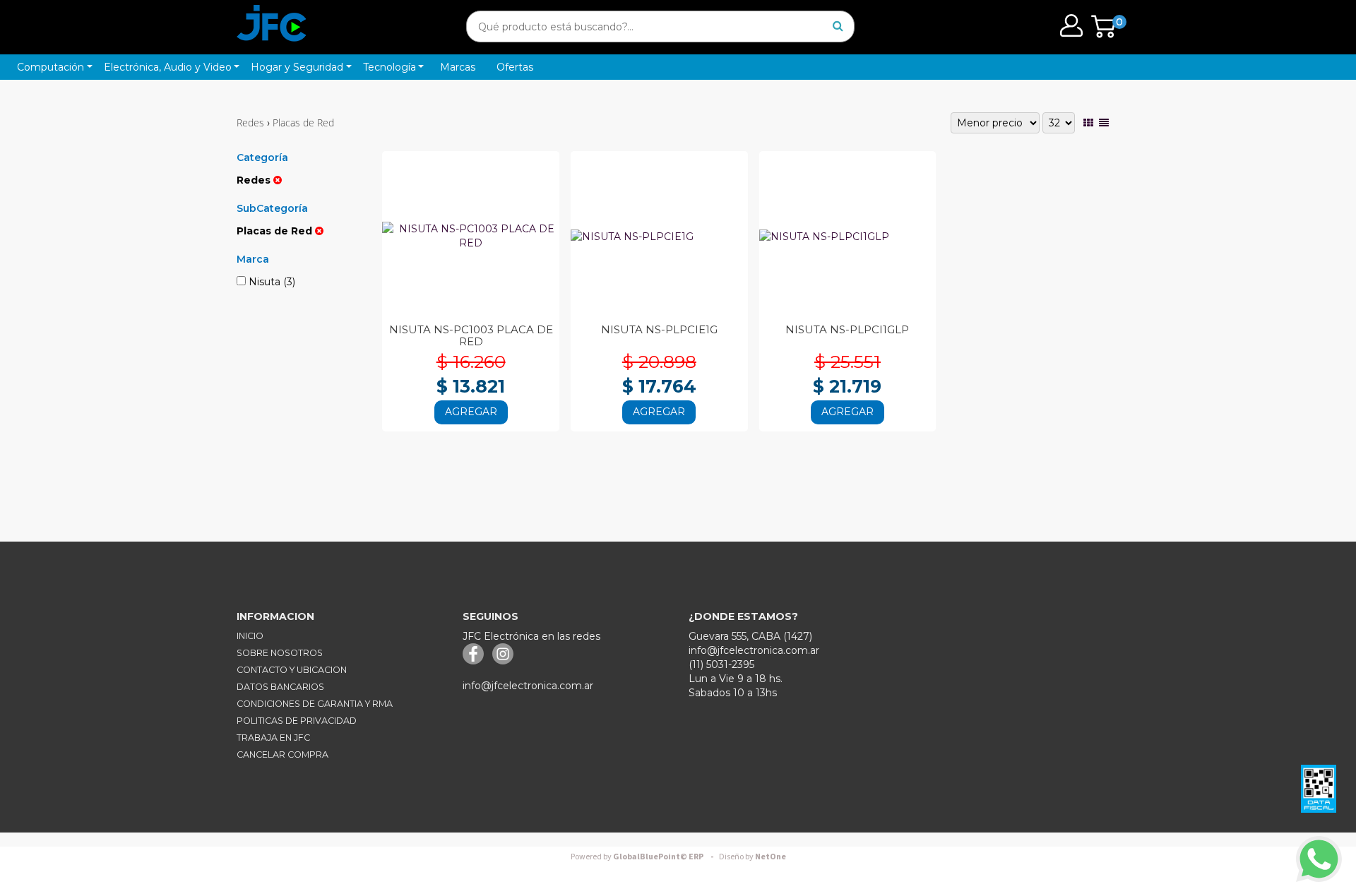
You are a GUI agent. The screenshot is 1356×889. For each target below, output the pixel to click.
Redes (250, 122)
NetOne (752, 857)
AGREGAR (471, 411)
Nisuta (270, 281)
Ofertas (514, 67)
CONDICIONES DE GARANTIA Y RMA (315, 703)
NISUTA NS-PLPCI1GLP (847, 329)
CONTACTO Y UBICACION (292, 669)
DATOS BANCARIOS (280, 686)
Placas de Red (303, 122)
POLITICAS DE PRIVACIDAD (297, 720)
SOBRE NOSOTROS (280, 653)
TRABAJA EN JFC (273, 737)
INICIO (250, 636)
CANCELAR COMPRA (282, 754)
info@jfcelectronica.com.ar (528, 685)
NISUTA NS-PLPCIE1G (659, 329)
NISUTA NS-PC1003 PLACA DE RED (471, 335)
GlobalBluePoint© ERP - (644, 857)
